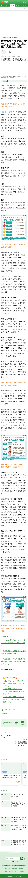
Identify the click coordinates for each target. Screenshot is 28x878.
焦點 (2, 5)
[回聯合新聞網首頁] (2, 2)
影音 (22, 5)
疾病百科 (6, 871)
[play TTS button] (8, 81)
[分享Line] (10, 8)
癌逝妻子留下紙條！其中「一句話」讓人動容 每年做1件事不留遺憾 (13, 642)
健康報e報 (15, 861)
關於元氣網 (7, 868)
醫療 (12, 5)
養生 (7, 5)
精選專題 (21, 868)
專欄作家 (22, 871)
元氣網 (6, 37)
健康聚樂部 (14, 868)
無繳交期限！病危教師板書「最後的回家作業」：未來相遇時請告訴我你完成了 (14, 661)
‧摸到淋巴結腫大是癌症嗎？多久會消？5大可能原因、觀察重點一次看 (14, 699)
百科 (17, 5)
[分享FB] (3, 8)
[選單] (26, 2)
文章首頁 (16, 871)
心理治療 (22, 90)
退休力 (11, 871)
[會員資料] (23, 2)
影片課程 (4, 772)
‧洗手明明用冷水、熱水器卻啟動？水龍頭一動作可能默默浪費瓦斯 (13, 683)
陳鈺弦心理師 (6, 112)
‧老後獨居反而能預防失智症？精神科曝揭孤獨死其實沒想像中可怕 (13, 691)
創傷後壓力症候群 (7, 714)
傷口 (14, 710)
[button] (25, 5)
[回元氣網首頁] (6, 2)
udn (2, 37)
